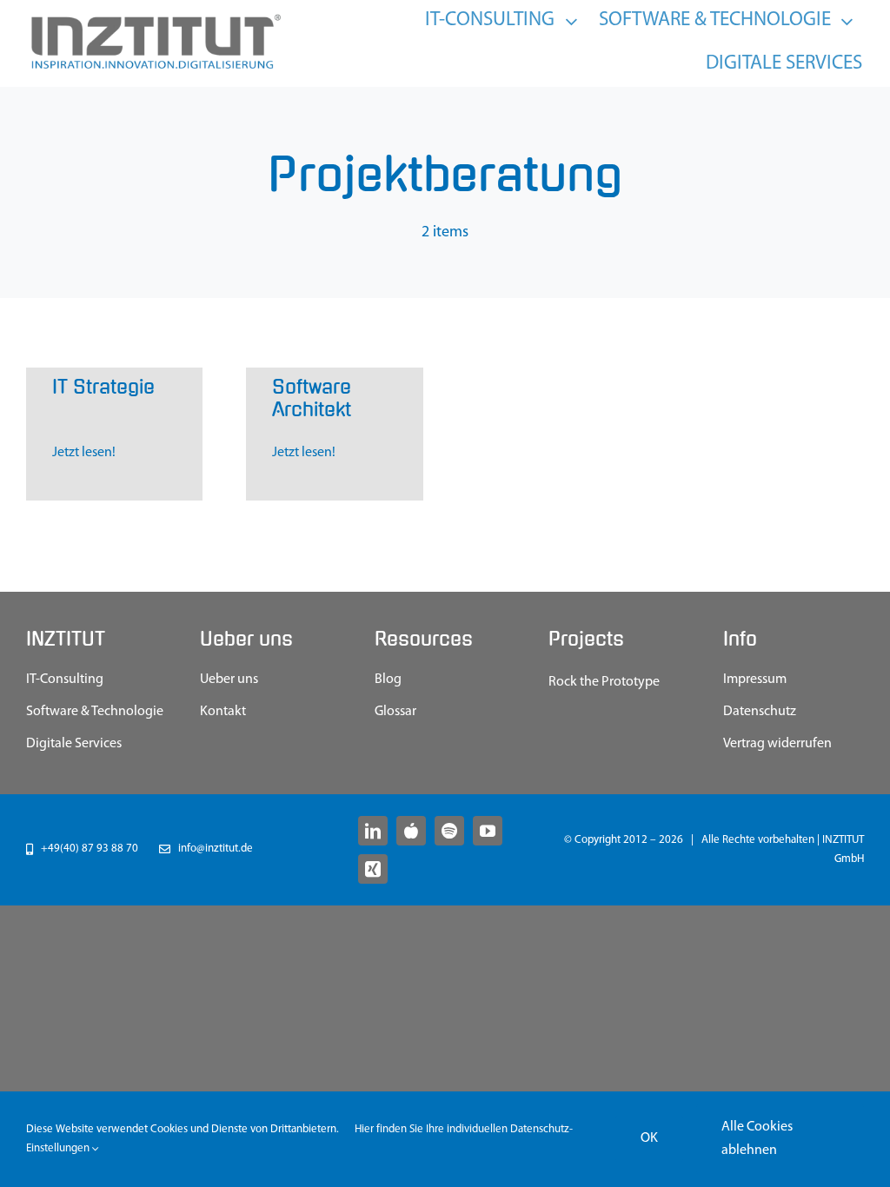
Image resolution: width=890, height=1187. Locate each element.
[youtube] (487, 830)
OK (649, 1138)
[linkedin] (373, 830)
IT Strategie (103, 387)
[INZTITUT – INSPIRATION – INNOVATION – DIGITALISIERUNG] (154, 18)
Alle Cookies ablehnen (757, 1138)
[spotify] (449, 830)
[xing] (373, 869)
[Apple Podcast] (411, 830)
